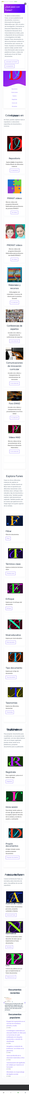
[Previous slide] (4, 1002)
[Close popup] (25, 4)
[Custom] (3, 1092)
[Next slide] (24, 1002)
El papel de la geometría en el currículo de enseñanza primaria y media (15, 1023)
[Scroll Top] (25, 1092)
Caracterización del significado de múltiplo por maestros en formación (15, 1065)
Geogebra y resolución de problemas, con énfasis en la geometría (15, 1048)
